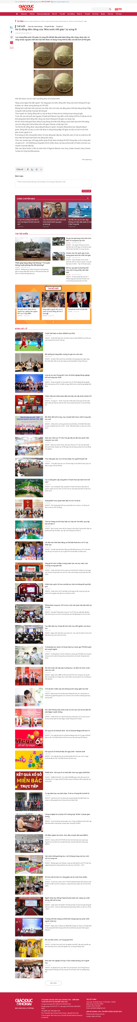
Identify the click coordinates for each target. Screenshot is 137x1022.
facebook (11, 31)
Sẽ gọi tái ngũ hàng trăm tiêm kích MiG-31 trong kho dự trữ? (78, 239)
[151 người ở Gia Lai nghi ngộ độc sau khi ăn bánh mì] (78, 299)
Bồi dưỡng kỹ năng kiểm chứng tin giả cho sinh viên (64, 354)
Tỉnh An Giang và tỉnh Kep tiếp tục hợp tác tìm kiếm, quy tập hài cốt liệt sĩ (67, 523)
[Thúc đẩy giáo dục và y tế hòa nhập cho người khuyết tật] (29, 467)
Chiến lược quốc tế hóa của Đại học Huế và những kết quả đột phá (68, 585)
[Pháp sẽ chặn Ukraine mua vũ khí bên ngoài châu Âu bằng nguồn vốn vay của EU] (80, 210)
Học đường (71, 14)
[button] (83, 198)
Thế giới (87, 14)
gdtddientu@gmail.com (62, 1)
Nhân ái (79, 14)
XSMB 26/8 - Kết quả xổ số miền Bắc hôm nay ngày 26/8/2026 (67, 772)
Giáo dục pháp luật (43, 14)
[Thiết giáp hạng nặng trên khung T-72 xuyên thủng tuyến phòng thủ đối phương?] (33, 249)
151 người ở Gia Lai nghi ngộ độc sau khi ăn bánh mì (78, 310)
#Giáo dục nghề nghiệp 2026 (32, 21)
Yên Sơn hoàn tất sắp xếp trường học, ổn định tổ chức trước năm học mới (67, 669)
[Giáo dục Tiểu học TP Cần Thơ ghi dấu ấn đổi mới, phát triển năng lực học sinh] (29, 446)
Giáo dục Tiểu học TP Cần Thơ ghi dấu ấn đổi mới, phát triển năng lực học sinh (67, 439)
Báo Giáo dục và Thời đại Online (26, 7)
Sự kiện (20, 21)
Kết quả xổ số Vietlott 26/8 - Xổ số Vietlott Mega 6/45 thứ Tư (67, 731)
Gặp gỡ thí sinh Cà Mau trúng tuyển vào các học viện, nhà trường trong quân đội (66, 565)
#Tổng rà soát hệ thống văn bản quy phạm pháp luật (54, 21)
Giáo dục (24, 14)
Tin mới (11, 47)
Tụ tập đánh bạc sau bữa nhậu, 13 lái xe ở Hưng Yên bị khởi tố (67, 793)
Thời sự (32, 14)
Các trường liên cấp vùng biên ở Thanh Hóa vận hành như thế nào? (67, 481)
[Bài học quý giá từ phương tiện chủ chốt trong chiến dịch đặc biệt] (58, 271)
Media (103, 14)
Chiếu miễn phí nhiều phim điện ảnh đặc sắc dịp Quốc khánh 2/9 (68, 396)
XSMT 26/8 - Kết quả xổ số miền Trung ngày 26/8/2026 (65, 982)
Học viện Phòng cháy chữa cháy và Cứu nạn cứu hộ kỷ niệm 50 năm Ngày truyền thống (68, 711)
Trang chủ (17, 14)
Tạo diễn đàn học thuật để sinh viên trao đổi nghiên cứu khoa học (67, 627)
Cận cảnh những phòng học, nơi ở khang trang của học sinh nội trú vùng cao (67, 857)
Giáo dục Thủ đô (118, 9)
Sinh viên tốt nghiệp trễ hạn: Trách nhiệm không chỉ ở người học (67, 962)
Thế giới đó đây (49, 26)
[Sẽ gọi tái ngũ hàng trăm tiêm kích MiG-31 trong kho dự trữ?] (58, 241)
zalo (11, 26)
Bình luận (11, 42)
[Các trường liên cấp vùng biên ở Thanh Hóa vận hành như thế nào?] (29, 488)
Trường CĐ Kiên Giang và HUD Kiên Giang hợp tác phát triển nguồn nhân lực (67, 920)
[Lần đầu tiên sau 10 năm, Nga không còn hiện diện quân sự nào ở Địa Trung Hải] (54, 210)
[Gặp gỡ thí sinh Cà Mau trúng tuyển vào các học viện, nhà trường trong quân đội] (29, 571)
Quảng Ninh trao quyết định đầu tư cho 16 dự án (62, 501)
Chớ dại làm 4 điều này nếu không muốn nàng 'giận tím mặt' (66, 689)
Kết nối (54, 14)
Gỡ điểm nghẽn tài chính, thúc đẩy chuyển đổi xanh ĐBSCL (66, 835)
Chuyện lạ (59, 26)
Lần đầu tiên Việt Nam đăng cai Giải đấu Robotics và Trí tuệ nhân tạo (66, 544)
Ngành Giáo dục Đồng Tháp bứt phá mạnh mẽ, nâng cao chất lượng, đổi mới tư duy (67, 899)
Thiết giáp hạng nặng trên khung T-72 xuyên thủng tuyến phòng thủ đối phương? (32, 264)
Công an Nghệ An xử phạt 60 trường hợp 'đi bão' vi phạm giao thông (67, 815)
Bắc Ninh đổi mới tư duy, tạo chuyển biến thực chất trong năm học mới (68, 418)
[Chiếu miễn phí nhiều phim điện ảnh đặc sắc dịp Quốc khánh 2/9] (29, 404)
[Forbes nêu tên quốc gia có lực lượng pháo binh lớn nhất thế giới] (58, 256)
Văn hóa (110, 14)
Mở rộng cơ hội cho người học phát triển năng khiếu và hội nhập (66, 1004)
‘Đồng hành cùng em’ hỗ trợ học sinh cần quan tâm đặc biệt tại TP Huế (68, 606)
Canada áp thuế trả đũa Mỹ (52, 309)
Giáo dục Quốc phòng (35, 26)
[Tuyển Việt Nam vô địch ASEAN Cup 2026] (29, 341)
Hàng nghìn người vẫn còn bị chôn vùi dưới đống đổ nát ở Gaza (27, 311)
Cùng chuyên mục (26, 199)
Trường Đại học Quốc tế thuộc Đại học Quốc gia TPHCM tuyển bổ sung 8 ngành (68, 648)
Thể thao (119, 14)
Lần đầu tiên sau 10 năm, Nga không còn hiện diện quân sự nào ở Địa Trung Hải (54, 222)
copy (41, 169)
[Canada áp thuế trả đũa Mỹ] (53, 299)
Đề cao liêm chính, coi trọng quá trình (59, 940)
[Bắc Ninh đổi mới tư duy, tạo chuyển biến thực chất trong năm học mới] (29, 425)
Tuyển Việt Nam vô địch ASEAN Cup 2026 (60, 333)
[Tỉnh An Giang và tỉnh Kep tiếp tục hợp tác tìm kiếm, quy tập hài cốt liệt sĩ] (29, 530)
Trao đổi (62, 14)
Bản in (11, 36)
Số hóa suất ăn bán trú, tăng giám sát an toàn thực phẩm (66, 877)
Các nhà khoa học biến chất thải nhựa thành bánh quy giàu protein (29, 222)
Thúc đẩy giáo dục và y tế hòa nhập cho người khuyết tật (66, 459)
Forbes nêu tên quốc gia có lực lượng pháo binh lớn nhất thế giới (78, 254)
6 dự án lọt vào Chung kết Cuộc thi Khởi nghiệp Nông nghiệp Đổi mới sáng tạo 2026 (67, 376)
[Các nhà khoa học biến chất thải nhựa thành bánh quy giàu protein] (29, 210)
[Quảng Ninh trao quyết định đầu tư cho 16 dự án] (29, 509)
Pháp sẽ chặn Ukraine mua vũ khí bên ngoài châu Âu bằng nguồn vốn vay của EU (79, 222)
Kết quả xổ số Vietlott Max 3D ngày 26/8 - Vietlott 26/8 (65, 752)
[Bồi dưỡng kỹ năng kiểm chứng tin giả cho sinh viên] (29, 362)
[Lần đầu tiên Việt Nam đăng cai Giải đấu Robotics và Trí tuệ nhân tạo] (29, 550)
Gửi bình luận (86, 191)
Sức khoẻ (95, 14)
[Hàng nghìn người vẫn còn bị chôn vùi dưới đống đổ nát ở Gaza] (28, 299)
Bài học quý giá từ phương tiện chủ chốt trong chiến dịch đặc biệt (77, 270)
